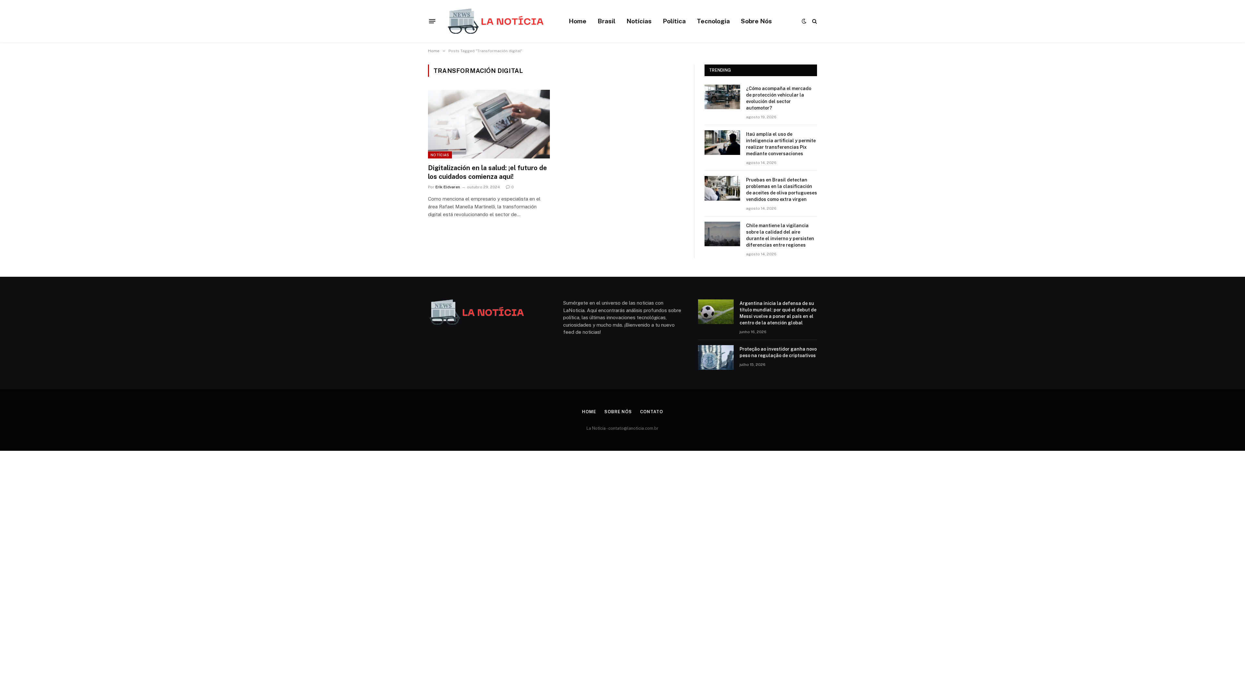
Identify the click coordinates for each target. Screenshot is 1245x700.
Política (674, 21)
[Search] (814, 21)
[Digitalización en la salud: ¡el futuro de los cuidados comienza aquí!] (489, 124)
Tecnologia (713, 21)
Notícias (639, 21)
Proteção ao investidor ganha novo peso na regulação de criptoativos (778, 352)
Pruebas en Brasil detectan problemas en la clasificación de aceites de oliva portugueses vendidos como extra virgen (781, 189)
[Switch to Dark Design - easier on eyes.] (804, 21)
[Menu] (432, 21)
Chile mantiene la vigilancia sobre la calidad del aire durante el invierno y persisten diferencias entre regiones (780, 235)
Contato (651, 411)
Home (578, 21)
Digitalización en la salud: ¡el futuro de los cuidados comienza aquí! (487, 172)
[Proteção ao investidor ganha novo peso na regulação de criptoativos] (716, 357)
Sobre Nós (756, 21)
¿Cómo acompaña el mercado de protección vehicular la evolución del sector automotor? (778, 98)
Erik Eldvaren (447, 187)
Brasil (606, 21)
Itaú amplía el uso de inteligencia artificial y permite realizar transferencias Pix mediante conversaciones (781, 144)
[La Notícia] (495, 21)
